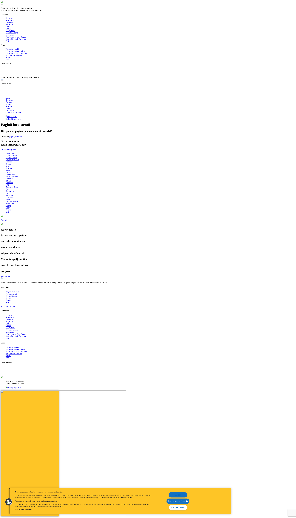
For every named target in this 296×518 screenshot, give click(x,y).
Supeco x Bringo (12, 33)
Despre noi (10, 18)
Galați (8, 208)
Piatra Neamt (10, 174)
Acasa (8, 98)
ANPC (8, 57)
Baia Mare (9, 195)
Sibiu (7, 189)
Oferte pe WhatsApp (13, 113)
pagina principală (15, 137)
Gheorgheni (10, 191)
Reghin (8, 181)
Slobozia (9, 162)
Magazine (9, 24)
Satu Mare (9, 183)
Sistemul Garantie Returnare (16, 39)
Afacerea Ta (10, 106)
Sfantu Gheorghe (12, 176)
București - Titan (12, 187)
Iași (7, 193)
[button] (9, 502)
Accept (178, 495)
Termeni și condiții (12, 49)
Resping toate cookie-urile (178, 501)
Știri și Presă (10, 31)
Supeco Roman (11, 156)
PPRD (8, 59)
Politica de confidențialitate (15, 51)
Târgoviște (9, 197)
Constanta (9, 179)
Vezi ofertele (5, 276)
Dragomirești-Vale (12, 160)
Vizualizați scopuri (178, 507)
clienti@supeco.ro (14, 119)
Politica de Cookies (126, 497)
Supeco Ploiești (11, 158)
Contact (8, 29)
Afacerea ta (10, 20)
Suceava (9, 168)
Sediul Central (11, 153)
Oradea (8, 164)
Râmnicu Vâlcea (12, 201)
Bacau (8, 170)
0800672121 (12, 117)
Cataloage (9, 22)
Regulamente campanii (14, 55)
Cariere (8, 26)
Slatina (8, 199)
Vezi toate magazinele (9, 306)
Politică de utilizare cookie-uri (16, 53)
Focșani (8, 210)
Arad (7, 166)
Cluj (7, 185)
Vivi (7, 41)
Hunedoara (10, 204)
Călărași (8, 172)
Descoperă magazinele (9, 150)
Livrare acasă (10, 35)
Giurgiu (8, 206)
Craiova (8, 212)
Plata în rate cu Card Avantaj (16, 37)
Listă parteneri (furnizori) (23, 509)
